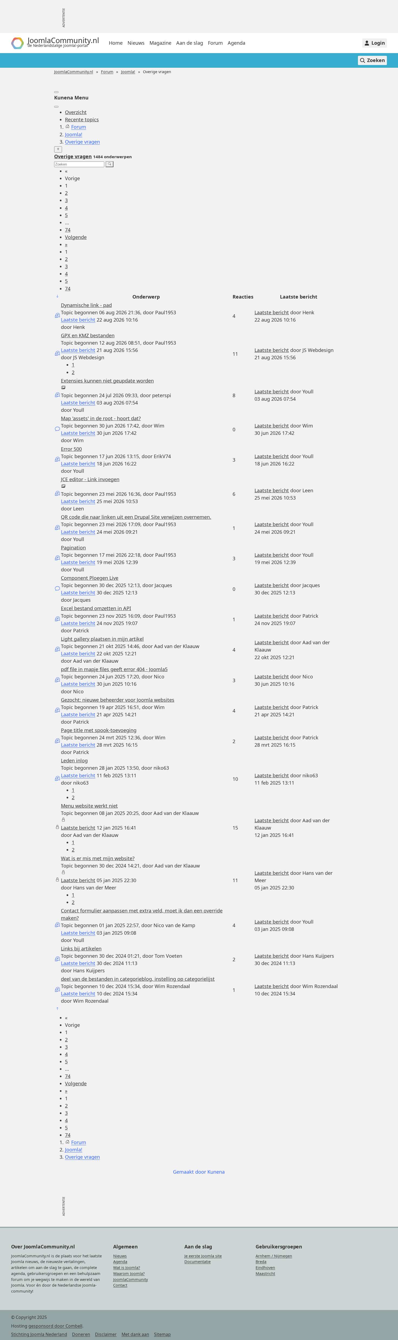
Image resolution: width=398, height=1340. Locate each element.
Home (116, 43)
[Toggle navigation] (56, 92)
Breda (261, 1261)
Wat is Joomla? (126, 1267)
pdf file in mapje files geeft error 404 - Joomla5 (114, 669)
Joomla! (128, 71)
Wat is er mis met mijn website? (98, 858)
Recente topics (82, 119)
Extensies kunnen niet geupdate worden (107, 380)
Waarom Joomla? (129, 1273)
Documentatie (197, 1261)
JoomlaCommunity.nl (73, 71)
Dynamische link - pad (86, 305)
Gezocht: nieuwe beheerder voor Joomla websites (117, 700)
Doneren (81, 1334)
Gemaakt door (190, 1172)
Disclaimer (106, 1334)
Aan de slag (189, 43)
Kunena (216, 1172)
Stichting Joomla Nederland (39, 1334)
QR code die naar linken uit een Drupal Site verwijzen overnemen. (136, 517)
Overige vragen (73, 156)
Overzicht (76, 112)
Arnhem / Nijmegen (274, 1255)
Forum (215, 43)
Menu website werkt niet (89, 805)
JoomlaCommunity (130, 1279)
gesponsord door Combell (55, 1326)
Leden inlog (74, 760)
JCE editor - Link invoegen (90, 479)
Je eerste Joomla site (203, 1255)
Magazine (160, 43)
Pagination (73, 547)
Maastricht (265, 1273)
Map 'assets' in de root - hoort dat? (101, 418)
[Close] (56, 107)
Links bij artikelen (81, 948)
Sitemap (162, 1334)
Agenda (236, 43)
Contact (120, 1285)
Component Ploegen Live (89, 578)
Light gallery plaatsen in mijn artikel (102, 639)
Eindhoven (265, 1267)
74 (67, 229)
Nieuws (136, 43)
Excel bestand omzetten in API (96, 608)
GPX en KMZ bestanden (88, 335)
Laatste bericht (78, 319)
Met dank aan (135, 1334)
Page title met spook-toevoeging (98, 730)
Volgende (76, 237)
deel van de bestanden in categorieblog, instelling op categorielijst (138, 979)
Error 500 (71, 449)
